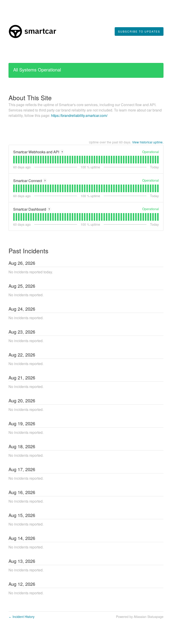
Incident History (21, 616)
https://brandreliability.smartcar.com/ (79, 115)
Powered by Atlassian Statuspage (139, 616)
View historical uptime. (147, 142)
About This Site (30, 97)
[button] (139, 31)
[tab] (14, 159)
